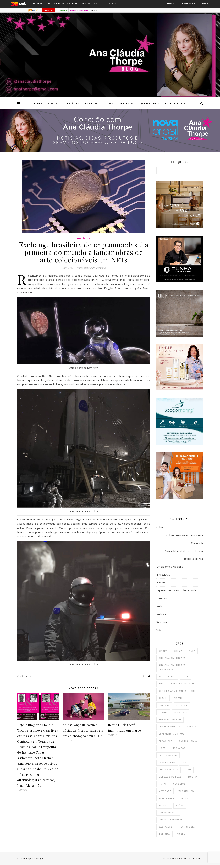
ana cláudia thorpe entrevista (172, 667)
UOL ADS (111, 3)
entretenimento (170, 726)
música (192, 777)
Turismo (164, 834)
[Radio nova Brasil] (110, 150)
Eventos (91, 103)
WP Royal (38, 858)
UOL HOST (58, 3)
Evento (192, 726)
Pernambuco (186, 791)
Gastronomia (188, 741)
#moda (163, 651)
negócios (179, 784)
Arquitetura (167, 676)
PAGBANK (72, 3)
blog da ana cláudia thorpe (178, 691)
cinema (178, 698)
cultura (182, 705)
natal (163, 784)
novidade (165, 791)
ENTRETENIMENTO (79, 10)
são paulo (166, 827)
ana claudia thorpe (172, 658)
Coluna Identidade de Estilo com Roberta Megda (184, 554)
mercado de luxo (170, 777)
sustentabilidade (171, 819)
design (163, 712)
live (184, 762)
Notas (160, 606)
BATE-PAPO (188, 3)
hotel (163, 748)
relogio (164, 805)
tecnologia (187, 827)
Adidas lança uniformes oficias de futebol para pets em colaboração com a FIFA (83, 730)
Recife (185, 798)
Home (38, 103)
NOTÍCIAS (48, 10)
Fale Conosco (175, 103)
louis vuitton (168, 769)
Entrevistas (163, 574)
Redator (26, 676)
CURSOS (85, 3)
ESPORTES (62, 10)
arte (185, 676)
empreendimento (170, 719)
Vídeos (109, 103)
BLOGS (94, 10)
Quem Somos (149, 103)
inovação (179, 748)
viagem (181, 834)
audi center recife (183, 683)
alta (192, 651)
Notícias (72, 103)
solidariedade (168, 812)
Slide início (162, 622)
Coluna (54, 103)
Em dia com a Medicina (169, 566)
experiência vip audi (172, 733)
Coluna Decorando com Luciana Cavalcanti (184, 539)
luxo (188, 769)
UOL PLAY (98, 3)
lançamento (167, 762)
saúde (180, 805)
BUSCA (170, 3)
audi (162, 683)
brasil (163, 698)
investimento (168, 755)
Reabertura (166, 798)
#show (178, 651)
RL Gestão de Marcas (192, 858)
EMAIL (205, 3)
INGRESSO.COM (41, 3)
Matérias (127, 103)
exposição (166, 741)
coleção (164, 705)
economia (180, 712)
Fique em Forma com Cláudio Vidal (176, 590)
